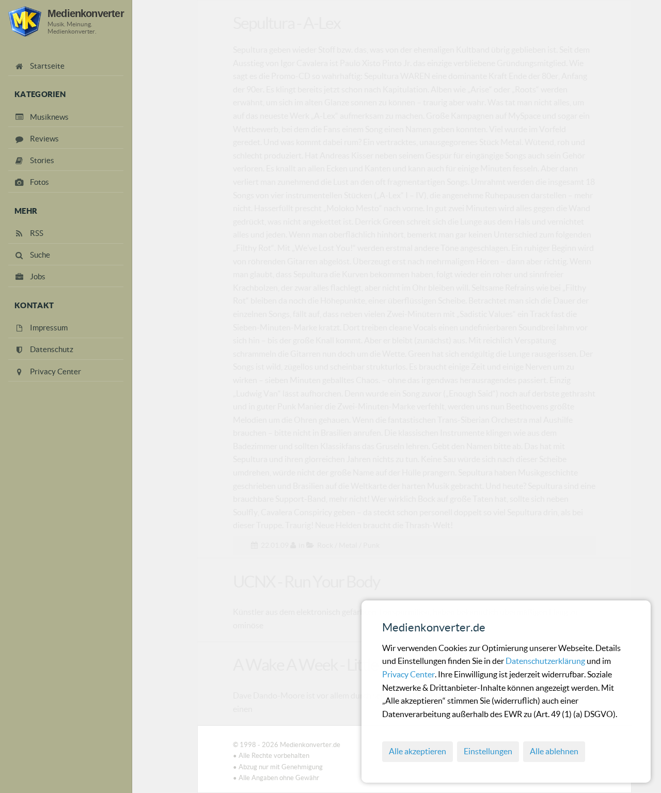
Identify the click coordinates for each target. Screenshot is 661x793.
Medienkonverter (86, 13)
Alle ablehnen (554, 751)
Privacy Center (408, 674)
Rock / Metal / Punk (348, 545)
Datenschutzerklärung (546, 660)
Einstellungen (488, 751)
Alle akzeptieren (417, 751)
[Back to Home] (24, 21)
